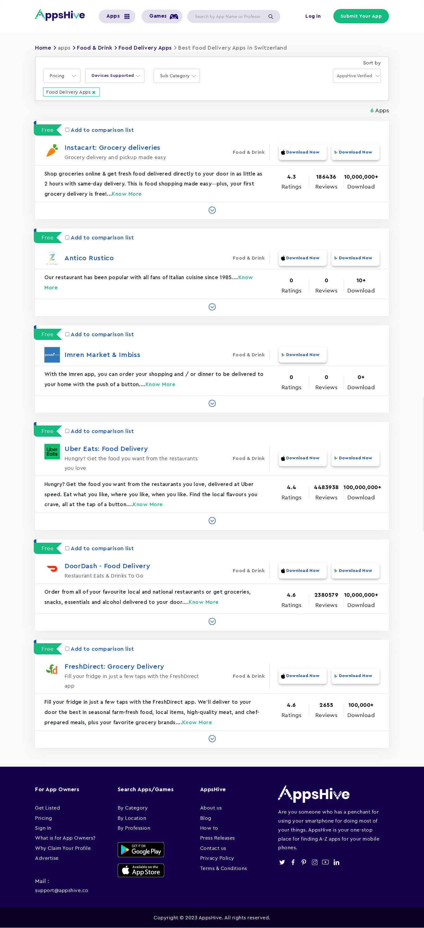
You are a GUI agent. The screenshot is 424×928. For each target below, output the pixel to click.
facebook (293, 862)
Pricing (43, 818)
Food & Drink (94, 48)
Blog (205, 818)
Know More (127, 194)
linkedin (336, 862)
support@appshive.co (61, 890)
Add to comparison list (102, 130)
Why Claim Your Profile (63, 848)
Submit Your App (361, 16)
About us (211, 808)
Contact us (213, 848)
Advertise (47, 858)
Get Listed (47, 808)
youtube (325, 862)
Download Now (303, 152)
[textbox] (59, 75)
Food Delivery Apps (145, 48)
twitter (282, 862)
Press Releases (217, 838)
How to (209, 828)
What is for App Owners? (65, 838)
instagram (314, 862)
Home (43, 48)
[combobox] (61, 76)
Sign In (43, 828)
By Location (132, 818)
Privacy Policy (217, 858)
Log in (313, 16)
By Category (133, 808)
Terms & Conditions (223, 868)
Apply (270, 16)
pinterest (304, 862)
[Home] (62, 15)
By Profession (134, 828)
